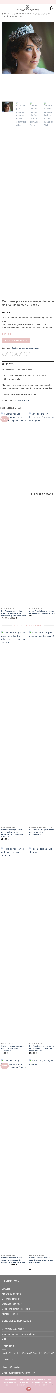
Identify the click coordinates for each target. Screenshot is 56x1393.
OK (28, 1389)
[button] (3, 8)
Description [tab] (8, 364)
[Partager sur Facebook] (9, 354)
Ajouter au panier (16, 341)
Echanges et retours (11, 1299)
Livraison (6, 1289)
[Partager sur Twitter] (14, 354)
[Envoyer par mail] (18, 354)
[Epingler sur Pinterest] (23, 354)
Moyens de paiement (11, 1294)
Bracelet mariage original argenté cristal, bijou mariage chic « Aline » (41, 1260)
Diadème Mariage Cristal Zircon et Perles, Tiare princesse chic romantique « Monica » (12, 833)
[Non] (52, 1385)
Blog (4, 1339)
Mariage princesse (33, 348)
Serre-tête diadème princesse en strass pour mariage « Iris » (42, 612)
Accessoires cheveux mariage (32, 14)
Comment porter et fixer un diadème (18, 1334)
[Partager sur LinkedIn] (28, 354)
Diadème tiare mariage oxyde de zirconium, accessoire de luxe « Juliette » (41, 1048)
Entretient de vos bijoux (13, 1329)
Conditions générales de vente (16, 1309)
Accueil (6, 14)
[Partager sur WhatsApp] (4, 354)
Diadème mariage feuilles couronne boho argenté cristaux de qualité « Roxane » (13, 613)
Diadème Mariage (12, 17)
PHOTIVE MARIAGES (23, 400)
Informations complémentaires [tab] (17, 369)
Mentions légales (10, 1314)
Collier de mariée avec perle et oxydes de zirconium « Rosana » (14, 1048)
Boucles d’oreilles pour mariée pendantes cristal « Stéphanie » (41, 832)
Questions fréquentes (12, 1304)
